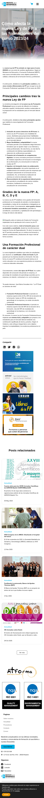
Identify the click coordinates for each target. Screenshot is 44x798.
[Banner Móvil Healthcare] (18, 371)
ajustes (17, 791)
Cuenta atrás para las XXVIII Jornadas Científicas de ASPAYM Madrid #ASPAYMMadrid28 (21, 487)
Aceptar (6, 794)
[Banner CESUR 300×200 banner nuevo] (18, 413)
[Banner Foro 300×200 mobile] (18, 434)
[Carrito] (32, 3)
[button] (37, 4)
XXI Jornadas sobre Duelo (13, 630)
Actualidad (8, 483)
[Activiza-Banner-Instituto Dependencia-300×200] (18, 392)
